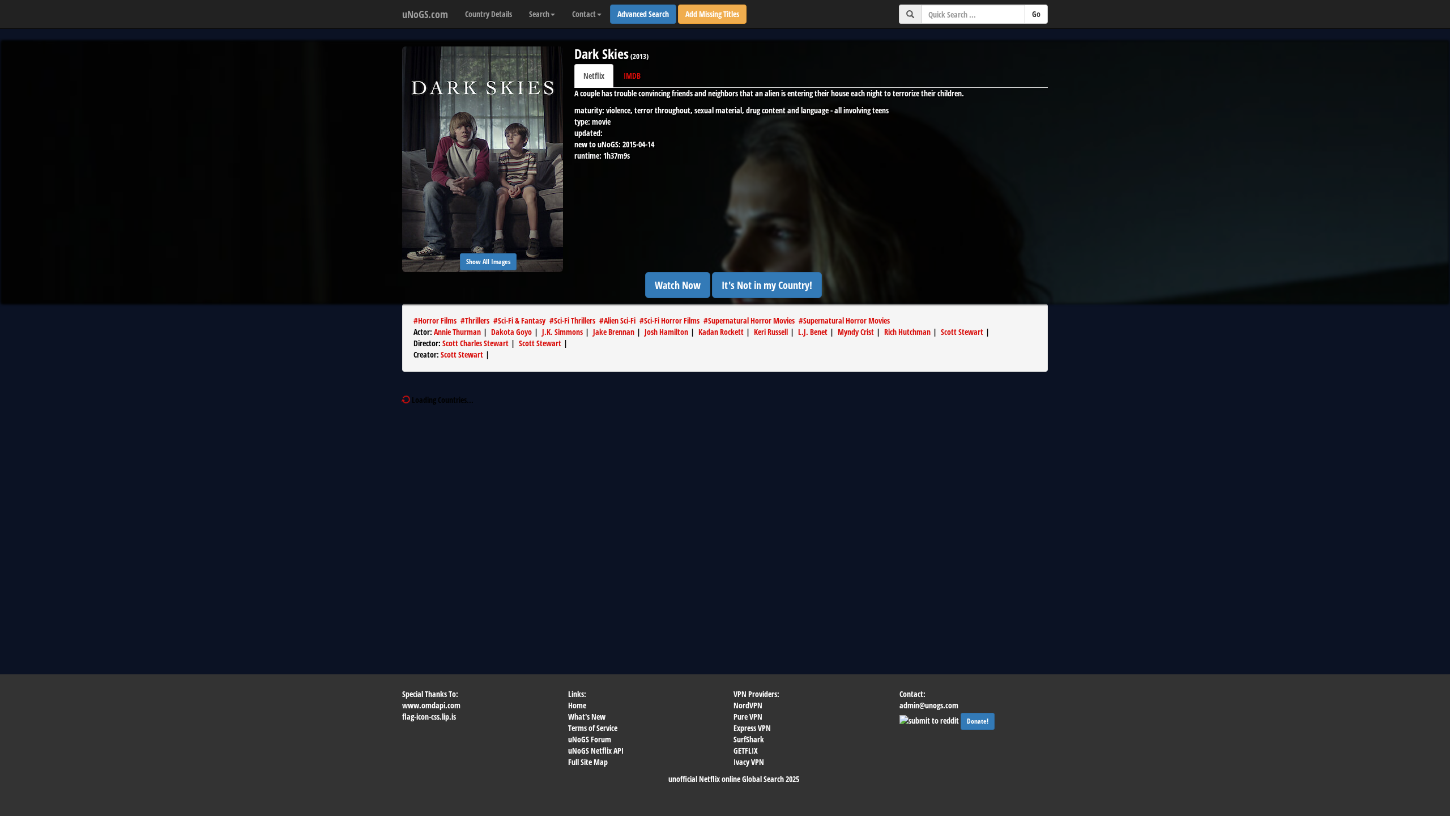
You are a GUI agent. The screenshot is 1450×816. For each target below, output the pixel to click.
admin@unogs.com (928, 705)
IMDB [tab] (632, 75)
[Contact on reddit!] (930, 719)
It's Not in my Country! (767, 285)
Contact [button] (584, 13)
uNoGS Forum (589, 739)
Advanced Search (643, 13)
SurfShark (748, 739)
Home (577, 705)
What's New (586, 716)
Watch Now (678, 285)
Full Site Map (588, 761)
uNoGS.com (425, 14)
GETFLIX (745, 750)
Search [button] (539, 13)
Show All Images (488, 261)
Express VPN (752, 727)
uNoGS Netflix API (596, 750)
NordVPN (747, 705)
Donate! (977, 721)
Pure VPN (747, 716)
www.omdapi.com (431, 705)
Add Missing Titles (712, 13)
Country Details (488, 13)
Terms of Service (592, 727)
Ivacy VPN (748, 761)
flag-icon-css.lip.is (429, 716)
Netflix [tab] (593, 75)
